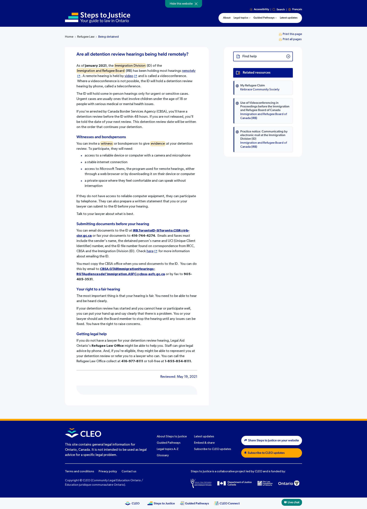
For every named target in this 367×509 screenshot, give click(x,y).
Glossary (163, 455)
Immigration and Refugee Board (100, 71)
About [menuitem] (227, 17)
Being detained (108, 36)
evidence (158, 143)
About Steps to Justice (172, 436)
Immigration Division (130, 65)
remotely (189, 71)
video (129, 76)
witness (107, 143)
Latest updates (204, 436)
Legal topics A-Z (168, 449)
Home (69, 36)
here (150, 251)
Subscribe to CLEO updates (212, 449)
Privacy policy (108, 471)
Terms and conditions (79, 471)
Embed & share (204, 442)
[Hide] (196, 4)
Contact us (129, 471)
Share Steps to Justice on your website (273, 440)
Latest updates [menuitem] (288, 17)
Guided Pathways (168, 442)
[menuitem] (242, 18)
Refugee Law (85, 36)
